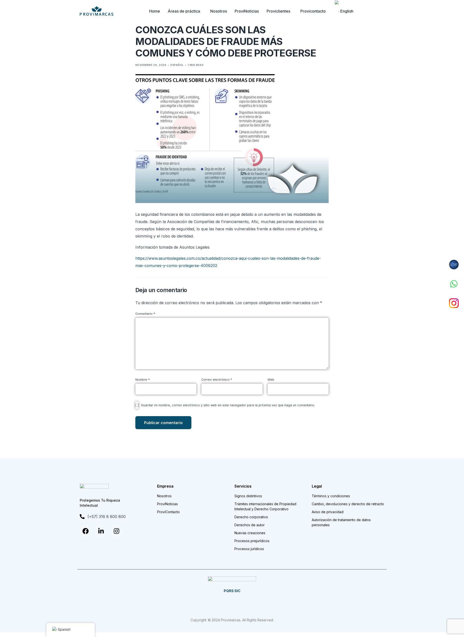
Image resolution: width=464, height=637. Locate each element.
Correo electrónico (216, 379)
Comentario (145, 313)
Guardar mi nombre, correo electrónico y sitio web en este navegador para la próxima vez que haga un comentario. (228, 405)
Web (271, 379)
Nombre (142, 379)
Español (176, 65)
